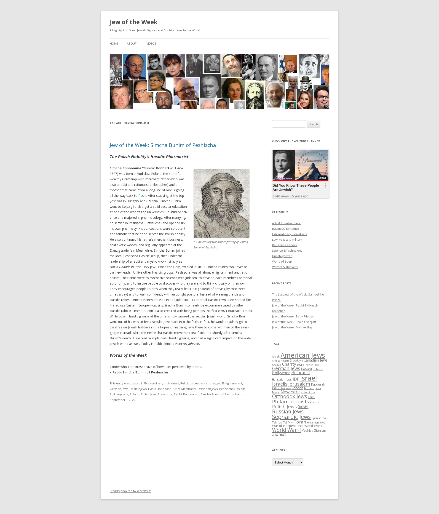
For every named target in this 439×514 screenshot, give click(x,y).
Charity (289, 364)
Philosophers (119, 394)
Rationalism (191, 394)
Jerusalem (299, 384)
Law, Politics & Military (287, 239)
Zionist (279, 434)
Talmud (277, 422)
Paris (311, 397)
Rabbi (178, 394)
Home (114, 43)
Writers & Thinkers (285, 267)
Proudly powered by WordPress (130, 491)
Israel (308, 378)
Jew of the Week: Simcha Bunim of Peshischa (163, 144)
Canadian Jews (316, 360)
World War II (286, 429)
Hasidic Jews (138, 389)
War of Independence (287, 425)
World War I (313, 425)
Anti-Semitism (280, 360)
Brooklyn (296, 360)
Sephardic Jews (291, 417)
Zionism (320, 430)
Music (276, 392)
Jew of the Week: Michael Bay (292, 327)
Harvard (306, 369)
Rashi (142, 195)
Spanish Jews (319, 418)
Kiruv (176, 389)
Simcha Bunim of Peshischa (220, 394)
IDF (296, 379)
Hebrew (318, 369)
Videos (151, 43)
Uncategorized (282, 256)
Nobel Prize (308, 392)
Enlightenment (232, 383)
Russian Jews (288, 411)
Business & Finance (285, 228)
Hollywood (281, 372)
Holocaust (300, 372)
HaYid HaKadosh (159, 389)
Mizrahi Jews (312, 388)
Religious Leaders (192, 383)
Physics (314, 402)
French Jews (312, 364)
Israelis (279, 384)
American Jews (303, 355)
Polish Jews (148, 394)
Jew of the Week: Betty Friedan (293, 316)
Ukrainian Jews (316, 422)
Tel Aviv (288, 422)
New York (290, 392)
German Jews (119, 389)
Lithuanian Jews (281, 388)
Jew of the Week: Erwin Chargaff (294, 322)
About (132, 43)
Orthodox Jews (208, 389)
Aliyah (276, 356)
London (297, 388)
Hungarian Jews (282, 379)
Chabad (276, 364)
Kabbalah (318, 384)
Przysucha (165, 394)
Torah (300, 422)
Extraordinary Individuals (161, 383)
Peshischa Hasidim (232, 389)
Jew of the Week (134, 22)
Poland (134, 394)
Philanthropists (290, 401)
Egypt (300, 364)
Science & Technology (287, 250)
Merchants (188, 389)
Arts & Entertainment (286, 223)
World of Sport (282, 261)
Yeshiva (307, 430)
